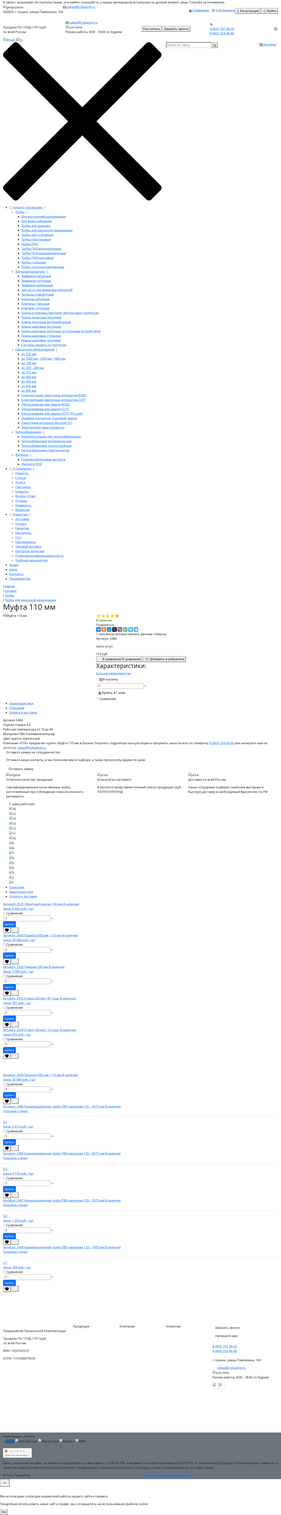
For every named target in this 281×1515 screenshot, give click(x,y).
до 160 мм (28, 363)
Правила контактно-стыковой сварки (49, 418)
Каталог (128, 1335)
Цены (13, 569)
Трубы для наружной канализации (47, 230)
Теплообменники (28, 432)
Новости (21, 473)
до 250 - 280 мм (32, 368)
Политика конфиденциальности (39, 556)
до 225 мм (28, 354)
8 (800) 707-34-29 (222, 29)
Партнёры (23, 487)
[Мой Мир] (109, 629)
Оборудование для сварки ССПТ (45, 409)
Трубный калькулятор (31, 560)
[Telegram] (136, 629)
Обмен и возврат (182, 1381)
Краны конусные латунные (41, 317)
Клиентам (20, 514)
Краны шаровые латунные (41, 326)
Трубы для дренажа (35, 226)
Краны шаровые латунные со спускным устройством (61, 331)
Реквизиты (23, 505)
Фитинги (21, 455)
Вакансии (22, 510)
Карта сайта (131, 1427)
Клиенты (21, 491)
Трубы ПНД (29, 244)
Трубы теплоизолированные (42, 267)
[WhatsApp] (125, 629)
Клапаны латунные (35, 299)
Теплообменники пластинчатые (45, 450)
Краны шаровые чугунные (41, 340)
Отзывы (21, 501)
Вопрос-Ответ (25, 496)
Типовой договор (28, 546)
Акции (13, 565)
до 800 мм (28, 391)
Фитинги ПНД (31, 464)
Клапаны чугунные (35, 308)
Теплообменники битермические (46, 441)
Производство (20, 579)
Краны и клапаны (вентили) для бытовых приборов (59, 313)
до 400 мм (28, 377)
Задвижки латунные (36, 276)
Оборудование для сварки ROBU (45, 404)
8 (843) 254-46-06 (222, 33)
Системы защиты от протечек (43, 345)
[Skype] (130, 629)
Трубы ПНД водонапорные (41, 249)
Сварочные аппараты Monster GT (46, 423)
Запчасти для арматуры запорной (46, 290)
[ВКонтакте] (98, 629)
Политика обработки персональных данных (186, 1426)
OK (4, 1512)
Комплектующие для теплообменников (51, 436)
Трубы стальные (33, 262)
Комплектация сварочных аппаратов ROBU (54, 395)
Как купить (23, 533)
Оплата (20, 524)
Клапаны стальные (35, 304)
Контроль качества (29, 551)
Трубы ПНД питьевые (37, 258)
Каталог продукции (27, 207)
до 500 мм (28, 381)
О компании (22, 469)
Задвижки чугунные (36, 281)
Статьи (20, 478)
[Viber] (120, 629)
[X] (114, 629)
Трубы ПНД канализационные (43, 253)
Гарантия (22, 528)
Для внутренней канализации (43, 216)
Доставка (22, 519)
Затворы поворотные (37, 294)
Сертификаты (25, 542)
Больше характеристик (113, 673)
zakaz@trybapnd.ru (81, 7)
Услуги (20, 482)
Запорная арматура (30, 271)
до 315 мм (28, 372)
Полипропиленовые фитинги (43, 459)
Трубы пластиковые (36, 239)
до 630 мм (28, 386)
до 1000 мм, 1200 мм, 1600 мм (43, 359)
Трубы (19, 212)
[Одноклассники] (104, 629)
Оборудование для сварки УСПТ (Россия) (52, 414)
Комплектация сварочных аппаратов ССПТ (53, 400)
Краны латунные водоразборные (46, 322)
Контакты (16, 574)
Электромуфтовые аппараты (42, 427)
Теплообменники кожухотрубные (46, 446)
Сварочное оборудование (34, 349)
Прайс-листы (132, 1389)
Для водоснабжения (36, 221)
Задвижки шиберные (37, 285)
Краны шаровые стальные (41, 336)
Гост (18, 537)
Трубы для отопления (37, 235)
